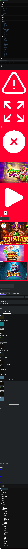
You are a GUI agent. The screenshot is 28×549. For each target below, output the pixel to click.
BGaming (5, 56)
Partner (1, 482)
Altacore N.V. (6, 41)
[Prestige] (2, 318)
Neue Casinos (4, 493)
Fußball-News (4, 506)
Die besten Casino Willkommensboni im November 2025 (6, 302)
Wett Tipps (4, 21)
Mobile (5, 46)
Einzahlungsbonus (5, 9)
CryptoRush (3, 308)
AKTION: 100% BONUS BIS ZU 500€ (4, 221)
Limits (3, 28)
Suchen (26, 297)
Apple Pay (5, 22)
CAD (5, 50)
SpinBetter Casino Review (3, 374)
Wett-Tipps (4, 17)
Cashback (4, 10)
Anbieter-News (4, 504)
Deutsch (5, 32)
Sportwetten (4, 13)
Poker (3, 14)
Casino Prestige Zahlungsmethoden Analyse (5, 300)
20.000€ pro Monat (6, 31)
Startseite (2, 2)
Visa (4, 24)
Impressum (2, 486)
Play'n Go (1, 476)
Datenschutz (2, 487)
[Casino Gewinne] (4, 1)
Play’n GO (5, 53)
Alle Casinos (4, 3)
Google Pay (5, 23)
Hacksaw (5, 55)
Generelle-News (5, 508)
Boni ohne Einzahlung (5, 7)
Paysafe (1, 470)
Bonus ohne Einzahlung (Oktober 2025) (4, 303)
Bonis (2, 6)
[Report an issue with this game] (14, 97)
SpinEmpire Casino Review (3, 301)
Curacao (5, 525)
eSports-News (4, 18)
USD (5, 49)
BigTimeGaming (6, 57)
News (2, 15)
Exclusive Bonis (5, 8)
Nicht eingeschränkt (6, 29)
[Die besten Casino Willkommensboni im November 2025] (2, 400)
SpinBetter (1, 333)
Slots (3, 12)
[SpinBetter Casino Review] (2, 395)
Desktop (5, 45)
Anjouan (5, 38)
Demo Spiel (1, 244)
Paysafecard (5, 25)
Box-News (4, 19)
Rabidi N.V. (5, 43)
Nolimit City (5, 54)
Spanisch (5, 33)
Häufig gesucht (3, 20)
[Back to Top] (0, 548)
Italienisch (5, 523)
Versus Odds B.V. (6, 44)
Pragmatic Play (6, 52)
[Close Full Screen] (14, 155)
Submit (1, 220)
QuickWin (1, 348)
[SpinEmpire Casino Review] (2, 368)
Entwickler (4, 540)
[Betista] (2, 340)
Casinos (1, 481)
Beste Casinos (4, 4)
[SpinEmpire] (2, 325)
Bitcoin (5, 26)
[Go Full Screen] (14, 125)
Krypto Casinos (5, 5)
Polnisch (5, 35)
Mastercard (1, 468)
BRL (5, 51)
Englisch (5, 521)
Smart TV (5, 47)
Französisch (5, 34)
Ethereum (5, 27)
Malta (5, 39)
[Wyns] (2, 355)
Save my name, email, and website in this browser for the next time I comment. (10, 293)
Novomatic (1, 475)
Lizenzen (4, 36)
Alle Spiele (4, 11)
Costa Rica (5, 40)
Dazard (3, 306)
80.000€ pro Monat (6, 30)
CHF (5, 538)
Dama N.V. (5, 42)
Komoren (5, 37)
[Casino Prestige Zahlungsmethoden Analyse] (2, 363)
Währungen (4, 536)
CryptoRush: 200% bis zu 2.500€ (6, 311)
